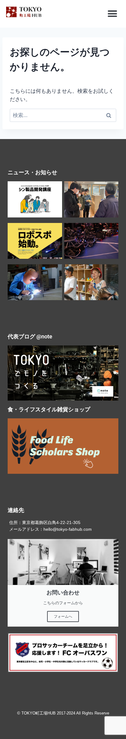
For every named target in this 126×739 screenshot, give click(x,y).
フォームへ (63, 616)
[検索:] (63, 115)
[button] (112, 13)
